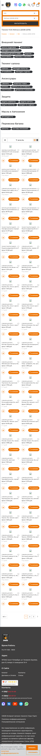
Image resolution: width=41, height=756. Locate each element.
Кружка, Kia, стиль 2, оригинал (11, 286)
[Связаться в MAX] (15, 4)
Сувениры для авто (27, 169)
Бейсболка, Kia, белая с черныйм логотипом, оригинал (19, 267)
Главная (4, 34)
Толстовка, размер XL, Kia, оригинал (13, 575)
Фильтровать (20, 23)
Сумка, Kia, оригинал (8, 460)
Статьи (20, 675)
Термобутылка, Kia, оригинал (31, 479)
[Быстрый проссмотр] (23, 160)
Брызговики (7, 57)
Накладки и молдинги (11, 50)
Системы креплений (21, 129)
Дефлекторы (26, 47)
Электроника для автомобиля (30, 150)
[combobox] (20, 13)
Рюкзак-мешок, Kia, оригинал (31, 441)
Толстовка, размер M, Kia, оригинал (13, 556)
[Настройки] (5, 140)
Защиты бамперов (9, 102)
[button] (29, 5)
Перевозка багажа (12, 123)
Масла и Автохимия (13, 111)
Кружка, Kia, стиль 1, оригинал (11, 306)
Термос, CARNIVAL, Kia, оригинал (12, 537)
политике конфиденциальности (10, 752)
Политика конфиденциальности (14, 719)
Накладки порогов (21, 69)
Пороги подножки (9, 47)
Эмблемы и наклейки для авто (10, 150)
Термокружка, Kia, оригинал (10, 498)
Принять (32, 747)
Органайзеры (7, 72)
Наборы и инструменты (22, 87)
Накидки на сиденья (27, 105)
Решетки (29, 54)
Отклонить (33, 752)
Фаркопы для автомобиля (29, 188)
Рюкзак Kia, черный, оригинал (11, 421)
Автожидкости (8, 117)
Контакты (21, 672)
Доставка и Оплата (9, 675)
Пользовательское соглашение (13, 722)
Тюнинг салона (11, 63)
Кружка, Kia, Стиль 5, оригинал (31, 286)
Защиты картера (27, 102)
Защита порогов (8, 105)
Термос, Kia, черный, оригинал (11, 518)
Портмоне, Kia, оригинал (9, 383)
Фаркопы (5, 129)
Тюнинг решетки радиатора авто (11, 227)
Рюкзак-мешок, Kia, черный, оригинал (14, 441)
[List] (37, 140)
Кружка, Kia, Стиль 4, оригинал (11, 325)
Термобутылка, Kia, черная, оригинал (13, 479)
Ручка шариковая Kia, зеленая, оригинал (14, 402)
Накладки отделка (24, 72)
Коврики (6, 69)
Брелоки (5, 87)
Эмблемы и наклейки (24, 57)
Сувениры (6, 84)
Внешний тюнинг (12, 42)
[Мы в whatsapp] (24, 5)
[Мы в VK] (9, 704)
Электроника (7, 90)
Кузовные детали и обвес (12, 54)
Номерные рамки (21, 84)
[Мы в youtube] (15, 704)
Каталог (12, 34)
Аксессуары (9, 78)
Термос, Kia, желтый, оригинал (31, 518)
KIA (19, 34)
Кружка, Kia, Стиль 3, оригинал (31, 306)
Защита (6, 96)
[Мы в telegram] (20, 5)
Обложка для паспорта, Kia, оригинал (13, 363)
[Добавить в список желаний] (18, 150)
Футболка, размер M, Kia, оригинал (13, 595)
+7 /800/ (9, 696)
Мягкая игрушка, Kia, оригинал (11, 344)
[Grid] (35, 140)
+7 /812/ (9, 692)
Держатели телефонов (24, 90)
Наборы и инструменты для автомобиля (13, 169)
